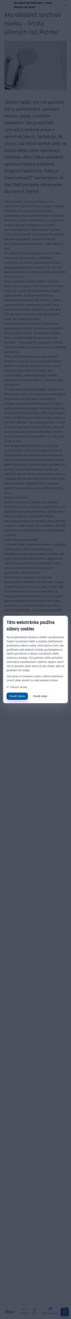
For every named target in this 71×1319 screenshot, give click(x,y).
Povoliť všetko (17, 696)
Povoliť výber (40, 696)
